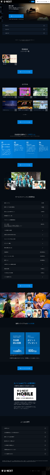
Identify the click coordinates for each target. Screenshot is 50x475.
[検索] (30, 1)
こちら (23, 19)
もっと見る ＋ (25, 114)
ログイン (33, 1)
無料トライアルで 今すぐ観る (42, 1)
